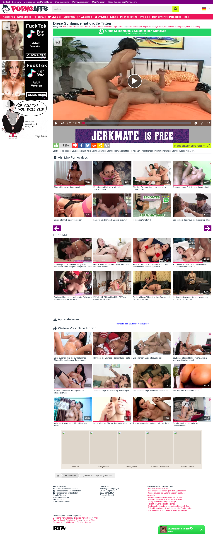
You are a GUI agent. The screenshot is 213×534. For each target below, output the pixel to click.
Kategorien (9, 16)
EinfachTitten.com (12, 2)
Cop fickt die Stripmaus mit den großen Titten (192, 220)
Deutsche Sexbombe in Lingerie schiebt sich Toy (168, 506)
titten (130, 27)
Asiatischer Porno (73, 520)
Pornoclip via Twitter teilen (66, 493)
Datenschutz (105, 486)
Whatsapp (86, 16)
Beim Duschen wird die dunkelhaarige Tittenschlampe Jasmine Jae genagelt (70, 359)
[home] (58, 475)
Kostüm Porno (97, 27)
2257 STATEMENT (108, 493)
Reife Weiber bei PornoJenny (122, 2)
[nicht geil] (75, 145)
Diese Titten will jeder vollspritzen (68, 220)
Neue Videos (24, 16)
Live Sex (56, 16)
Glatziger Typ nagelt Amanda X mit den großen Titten (149, 188)
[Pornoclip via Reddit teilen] (94, 145)
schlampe (137, 27)
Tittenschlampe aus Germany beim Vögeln (111, 391)
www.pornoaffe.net (61, 497)
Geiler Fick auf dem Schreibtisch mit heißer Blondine (170, 508)
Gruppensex (58, 522)
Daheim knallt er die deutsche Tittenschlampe (185, 424)
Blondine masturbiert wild (158, 489)
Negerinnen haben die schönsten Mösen (165, 497)
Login (102, 497)
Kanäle (114, 16)
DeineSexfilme (62, 2)
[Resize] (202, 123)
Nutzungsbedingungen (109, 489)
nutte (151, 27)
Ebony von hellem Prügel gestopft (162, 502)
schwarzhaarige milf (176, 27)
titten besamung (193, 27)
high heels (159, 27)
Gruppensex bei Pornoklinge (38, 2)
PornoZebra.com (80, 2)
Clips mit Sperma (84, 522)
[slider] (137, 123)
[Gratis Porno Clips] (25, 13)
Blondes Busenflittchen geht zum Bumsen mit (167, 491)
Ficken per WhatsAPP (142, 220)
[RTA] (60, 530)
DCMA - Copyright (107, 491)
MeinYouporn (98, 2)
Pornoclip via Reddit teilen (66, 489)
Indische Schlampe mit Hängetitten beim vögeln (71, 424)
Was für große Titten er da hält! (185, 391)
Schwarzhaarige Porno (113, 27)
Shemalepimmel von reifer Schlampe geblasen (167, 510)
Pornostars (40, 16)
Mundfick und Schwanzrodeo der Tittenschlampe (107, 188)
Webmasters (58, 499)
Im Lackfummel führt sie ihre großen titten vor (112, 423)
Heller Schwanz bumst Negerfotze (162, 504)
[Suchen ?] (175, 9)
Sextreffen (69, 16)
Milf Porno (67, 27)
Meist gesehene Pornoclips (135, 16)
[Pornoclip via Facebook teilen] (81, 145)
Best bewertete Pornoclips (166, 16)
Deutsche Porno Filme (62, 518)
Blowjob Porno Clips (83, 518)
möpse (145, 27)
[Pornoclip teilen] (100, 145)
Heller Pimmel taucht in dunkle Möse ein (165, 499)
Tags (186, 16)
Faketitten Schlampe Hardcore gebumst (110, 220)
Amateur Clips (89, 520)
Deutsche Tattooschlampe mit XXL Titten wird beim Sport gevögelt (190, 359)
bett (165, 27)
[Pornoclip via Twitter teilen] (88, 145)
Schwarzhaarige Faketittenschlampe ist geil (191, 187)
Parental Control (107, 495)
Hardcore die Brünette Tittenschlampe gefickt (112, 358)
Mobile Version (59, 495)
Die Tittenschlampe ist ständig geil (147, 358)
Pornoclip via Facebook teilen (68, 491)
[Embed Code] (107, 145)
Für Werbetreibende (61, 502)
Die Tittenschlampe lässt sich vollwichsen (150, 391)
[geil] (56, 145)
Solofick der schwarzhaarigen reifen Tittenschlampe (69, 392)
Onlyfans (102, 16)
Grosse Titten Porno (81, 27)
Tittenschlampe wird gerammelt (67, 187)
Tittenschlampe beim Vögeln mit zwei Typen (151, 423)
